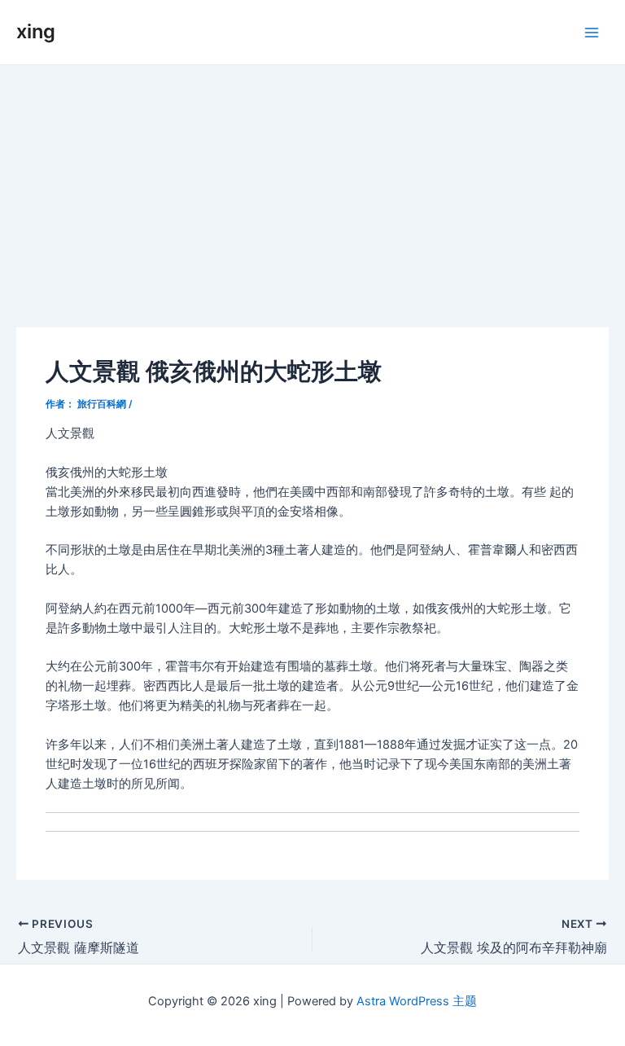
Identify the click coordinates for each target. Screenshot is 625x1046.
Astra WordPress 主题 (416, 1001)
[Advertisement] (312, 187)
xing (35, 31)
